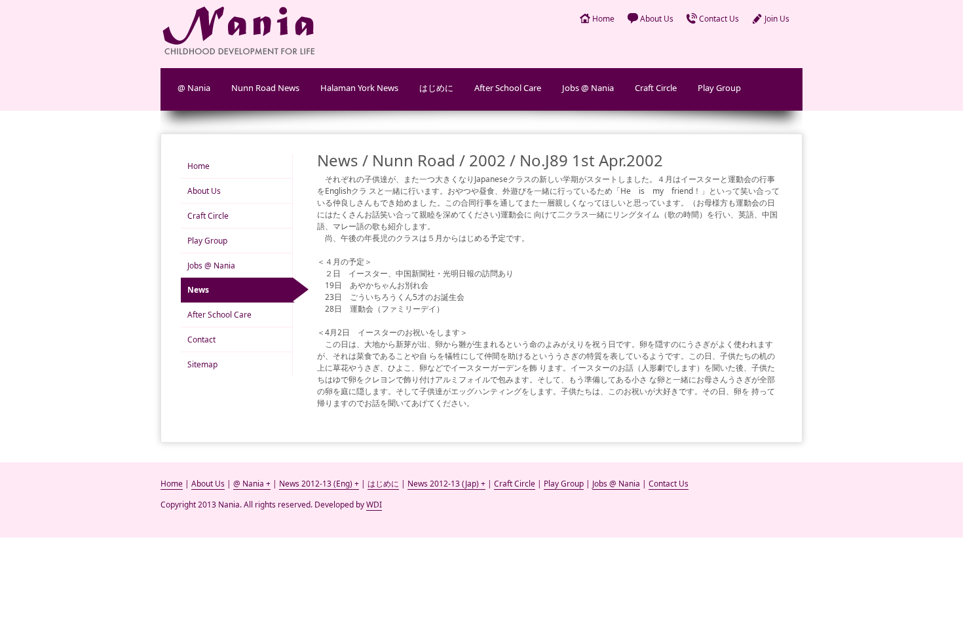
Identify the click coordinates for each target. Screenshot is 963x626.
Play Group (719, 88)
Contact (201, 339)
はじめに (436, 88)
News (198, 289)
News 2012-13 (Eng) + (319, 483)
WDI (374, 504)
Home (603, 18)
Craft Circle (656, 88)
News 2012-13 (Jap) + (446, 483)
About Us (656, 18)
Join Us (777, 18)
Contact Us (719, 18)
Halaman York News (359, 88)
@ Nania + (252, 483)
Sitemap (202, 364)
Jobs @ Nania (588, 88)
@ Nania (194, 88)
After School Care (507, 88)
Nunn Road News (265, 88)
